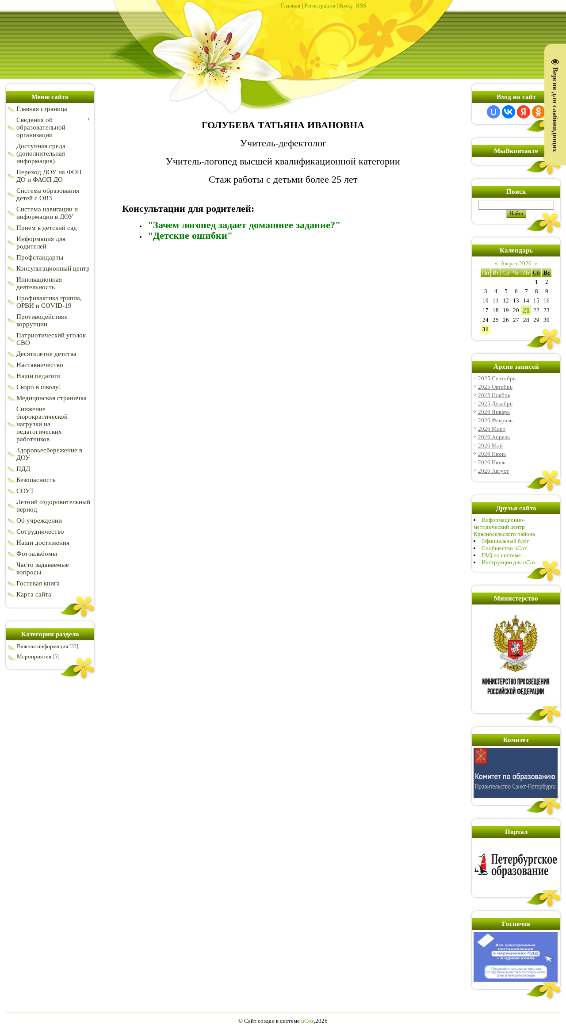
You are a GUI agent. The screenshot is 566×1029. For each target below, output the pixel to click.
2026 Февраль (495, 420)
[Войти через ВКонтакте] (508, 112)
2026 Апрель (494, 437)
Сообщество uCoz (504, 548)
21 (526, 310)
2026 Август (493, 470)
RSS (361, 5)
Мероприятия (34, 656)
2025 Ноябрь (494, 395)
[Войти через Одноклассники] (538, 112)
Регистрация (319, 5)
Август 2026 (516, 263)
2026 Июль (491, 462)
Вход (345, 5)
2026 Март (491, 428)
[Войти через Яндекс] (523, 112)
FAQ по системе (501, 555)
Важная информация (42, 646)
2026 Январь (494, 412)
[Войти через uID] (493, 112)
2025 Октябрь (495, 386)
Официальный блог (505, 541)
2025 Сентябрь (497, 378)
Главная (290, 5)
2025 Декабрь (495, 403)
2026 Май (490, 445)
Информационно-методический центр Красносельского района (504, 526)
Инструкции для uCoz (509, 562)
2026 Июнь (492, 454)
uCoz (307, 1021)
